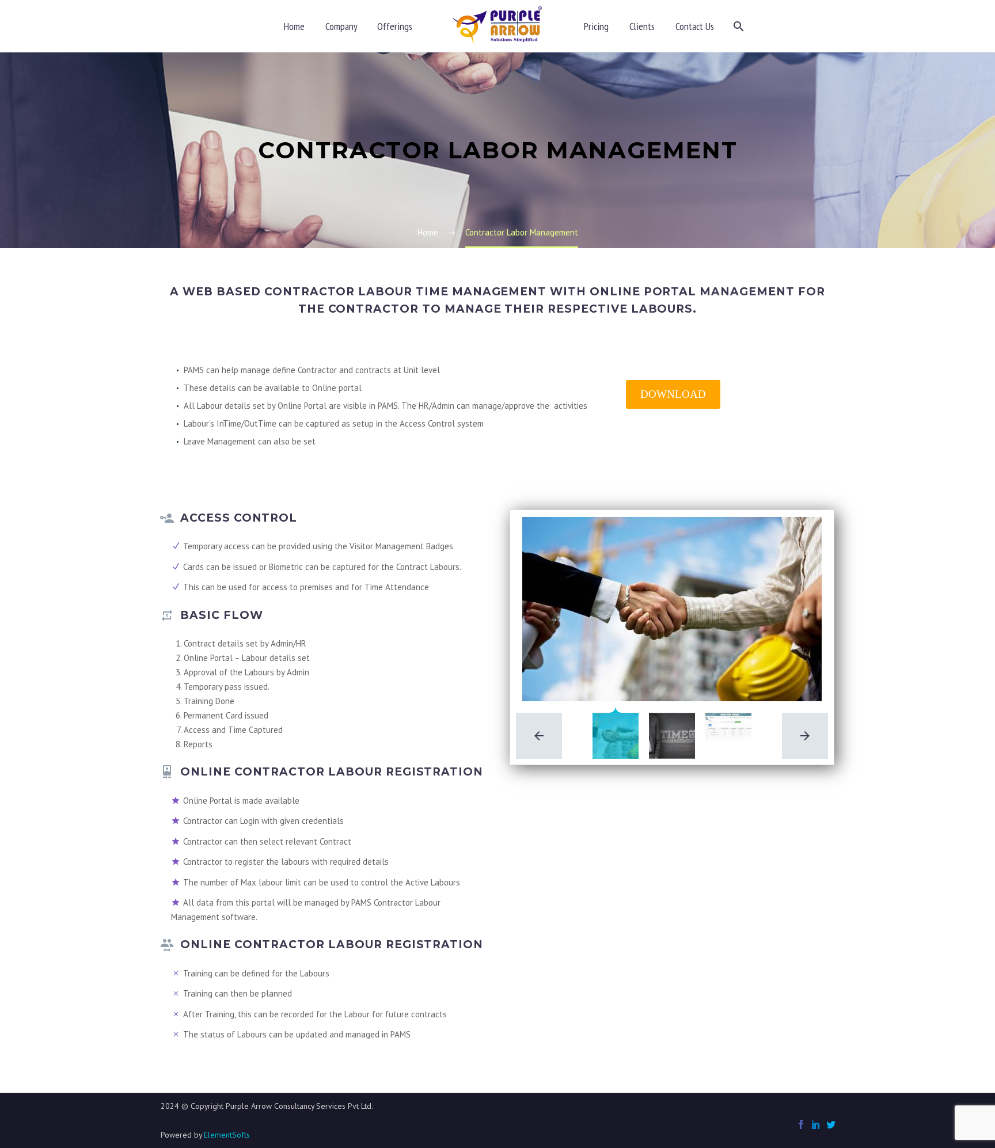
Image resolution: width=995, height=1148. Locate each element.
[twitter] (831, 1124)
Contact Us (694, 26)
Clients (642, 26)
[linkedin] (816, 1124)
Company (341, 26)
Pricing (596, 26)
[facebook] (801, 1124)
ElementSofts (227, 1135)
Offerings (394, 26)
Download (673, 394)
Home (294, 26)
